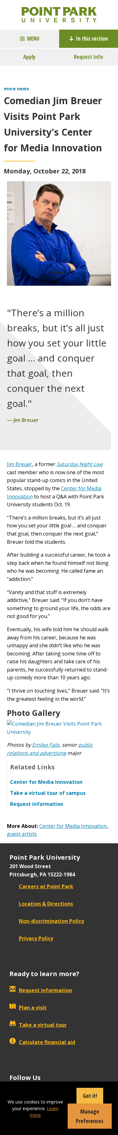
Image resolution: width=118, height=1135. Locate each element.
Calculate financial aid (47, 1042)
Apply (29, 56)
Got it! (90, 1095)
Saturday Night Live (80, 464)
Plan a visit (33, 1007)
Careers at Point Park (46, 886)
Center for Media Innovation (73, 826)
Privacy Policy (36, 938)
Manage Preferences (90, 1116)
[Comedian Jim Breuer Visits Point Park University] (59, 727)
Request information (45, 990)
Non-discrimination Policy (51, 921)
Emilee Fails (45, 744)
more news (16, 89)
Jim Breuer (19, 464)
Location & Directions (46, 903)
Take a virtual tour (43, 1024)
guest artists (22, 833)
